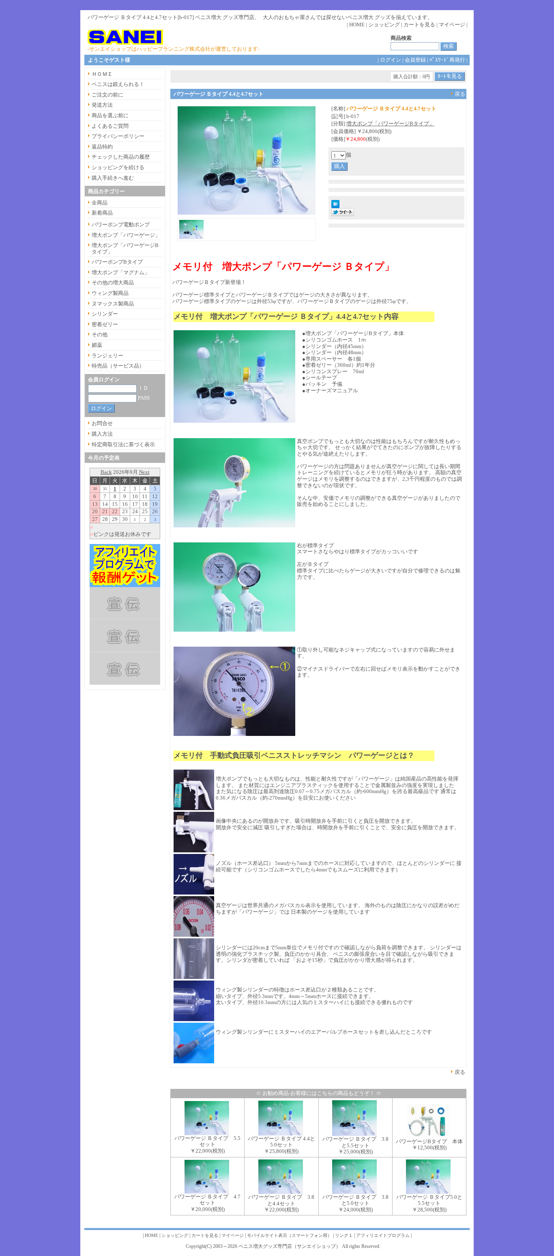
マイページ (452, 25)
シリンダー (105, 314)
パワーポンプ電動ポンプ (121, 225)
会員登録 (415, 60)
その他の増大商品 (113, 283)
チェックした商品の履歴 (121, 157)
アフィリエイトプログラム (383, 1235)
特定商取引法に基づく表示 (123, 444)
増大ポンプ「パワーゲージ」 (126, 235)
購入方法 (102, 434)
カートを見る (419, 25)
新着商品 (102, 213)
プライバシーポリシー (118, 136)
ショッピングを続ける (118, 167)
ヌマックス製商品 (113, 304)
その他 (99, 334)
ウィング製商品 (110, 293)
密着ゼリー (105, 324)
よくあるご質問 (110, 126)
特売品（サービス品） (118, 366)
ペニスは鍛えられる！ (118, 84)
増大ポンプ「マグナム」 (121, 272)
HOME (357, 25)
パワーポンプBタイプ (117, 262)
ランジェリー (107, 356)
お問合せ (102, 423)
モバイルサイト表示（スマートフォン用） (289, 1235)
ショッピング (384, 25)
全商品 (99, 203)
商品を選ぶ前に (110, 115)
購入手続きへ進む (113, 178)
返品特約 (102, 147)
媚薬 (97, 345)
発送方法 (102, 105)
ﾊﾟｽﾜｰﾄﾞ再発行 (447, 60)
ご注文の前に (107, 95)
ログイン (390, 60)
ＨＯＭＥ (102, 74)
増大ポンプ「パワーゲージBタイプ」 (390, 123)
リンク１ (344, 1235)
